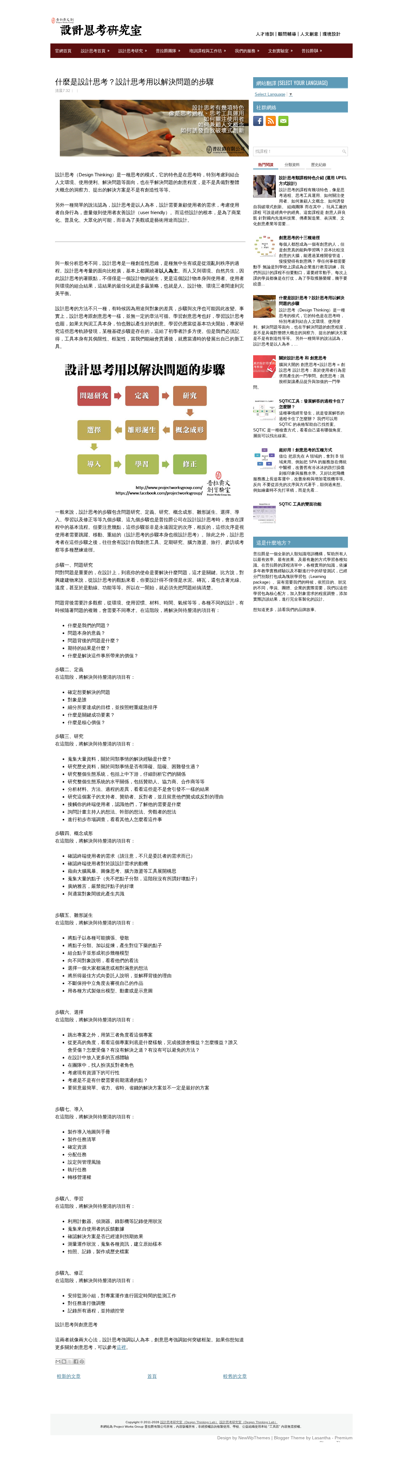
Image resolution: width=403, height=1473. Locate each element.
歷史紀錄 (318, 165)
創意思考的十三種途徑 (299, 237)
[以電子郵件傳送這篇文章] (58, 1361)
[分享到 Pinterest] (82, 1361)
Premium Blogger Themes (336, 1440)
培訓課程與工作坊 (207, 50)
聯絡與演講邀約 (69, 65)
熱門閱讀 (265, 165)
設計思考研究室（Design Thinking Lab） (189, 1422)
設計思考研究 (132, 50)
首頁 (152, 1376)
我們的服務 (247, 50)
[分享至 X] (70, 1361)
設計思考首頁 (95, 50)
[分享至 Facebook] (76, 1361)
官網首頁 (63, 50)
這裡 (121, 1347)
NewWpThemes (254, 1437)
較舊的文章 (235, 1376)
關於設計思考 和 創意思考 (302, 358)
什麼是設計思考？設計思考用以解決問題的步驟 (134, 81)
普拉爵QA (312, 50)
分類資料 (292, 165)
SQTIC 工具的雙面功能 (300, 504)
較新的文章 (69, 1376)
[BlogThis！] (64, 1361)
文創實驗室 (280, 50)
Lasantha (321, 1437)
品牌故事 (306, 609)
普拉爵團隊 (168, 50)
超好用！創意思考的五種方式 (305, 450)
